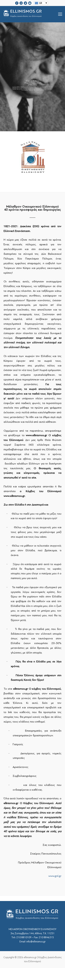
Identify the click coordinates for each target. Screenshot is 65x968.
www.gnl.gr (54, 876)
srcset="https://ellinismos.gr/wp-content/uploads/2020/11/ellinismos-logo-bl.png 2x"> (32, 18)
